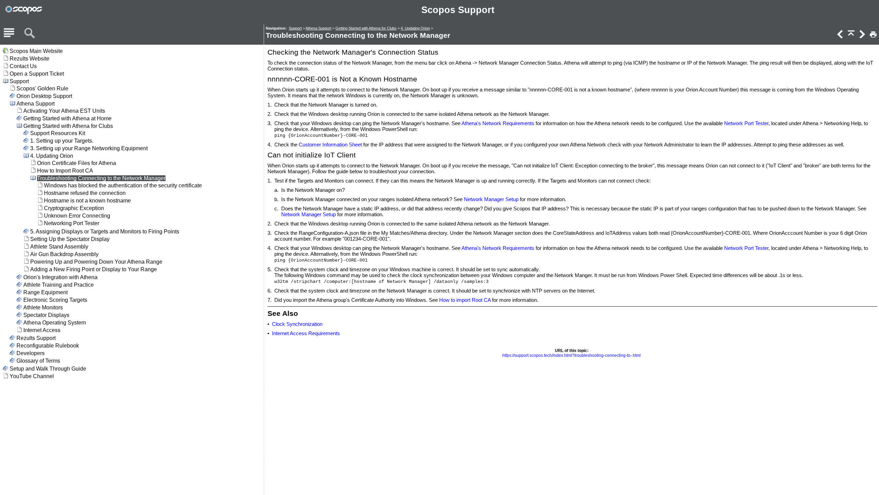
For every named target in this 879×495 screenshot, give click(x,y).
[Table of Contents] (8, 33)
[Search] (29, 33)
